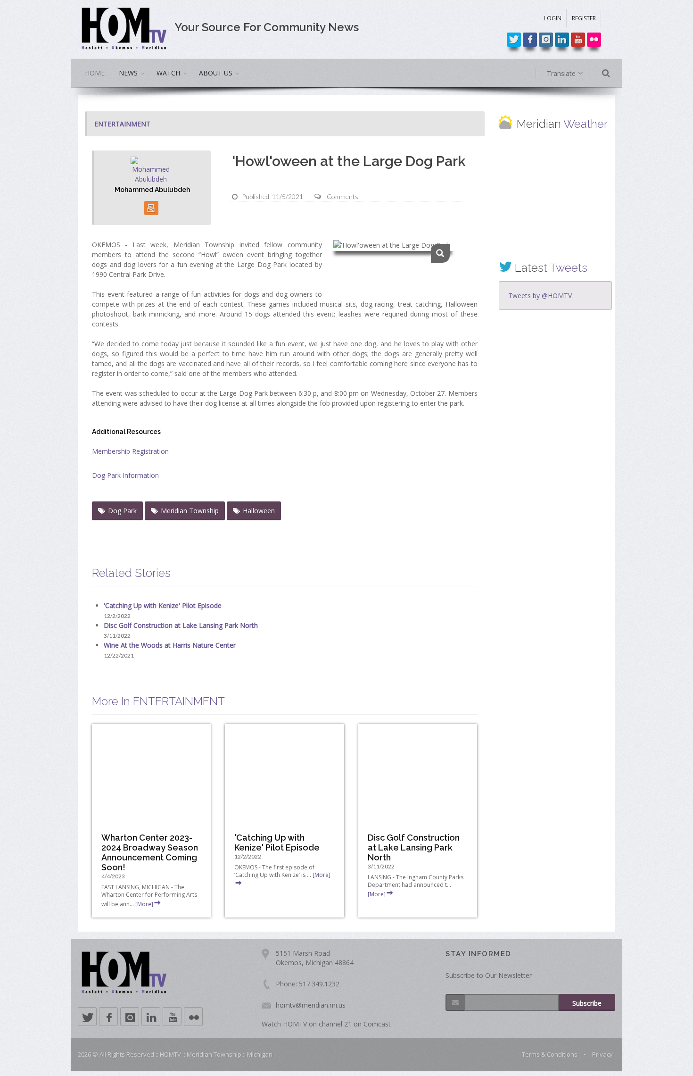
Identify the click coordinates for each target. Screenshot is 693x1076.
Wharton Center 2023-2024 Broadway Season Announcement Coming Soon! (149, 852)
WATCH (168, 72)
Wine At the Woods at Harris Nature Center (170, 645)
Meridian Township (190, 510)
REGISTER (584, 18)
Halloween (259, 510)
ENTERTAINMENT (122, 123)
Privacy (602, 1054)
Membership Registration (130, 451)
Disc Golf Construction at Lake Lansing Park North (181, 625)
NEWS (128, 72)
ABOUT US (215, 72)
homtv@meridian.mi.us (311, 1005)
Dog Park (122, 510)
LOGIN (552, 18)
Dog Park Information (125, 475)
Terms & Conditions (550, 1054)
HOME (95, 72)
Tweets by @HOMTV (540, 295)
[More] (144, 904)
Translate (562, 73)
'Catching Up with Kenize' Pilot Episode (163, 605)
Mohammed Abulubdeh (152, 189)
